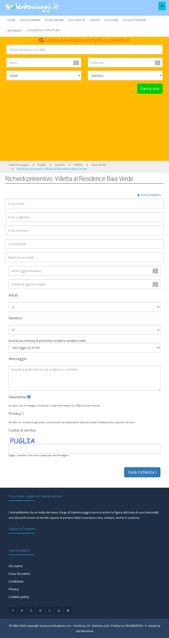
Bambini (15, 318)
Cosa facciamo (19, 574)
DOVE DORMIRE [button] (30, 20)
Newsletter (18, 397)
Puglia (42, 165)
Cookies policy (19, 597)
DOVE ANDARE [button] (54, 20)
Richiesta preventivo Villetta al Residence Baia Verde (52, 169)
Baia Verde (99, 165)
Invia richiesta (141, 472)
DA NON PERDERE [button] (134, 20)
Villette (78, 165)
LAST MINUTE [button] (76, 20)
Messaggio (18, 358)
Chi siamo (16, 566)
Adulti (13, 295)
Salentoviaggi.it (19, 165)
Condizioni (16, 581)
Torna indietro (150, 195)
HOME (11, 20)
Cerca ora (150, 88)
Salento (60, 165)
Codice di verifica (22, 430)
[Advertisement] (84, 127)
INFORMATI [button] (14, 31)
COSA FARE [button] (111, 20)
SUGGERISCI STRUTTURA (43, 30)
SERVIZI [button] (95, 20)
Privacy (14, 413)
